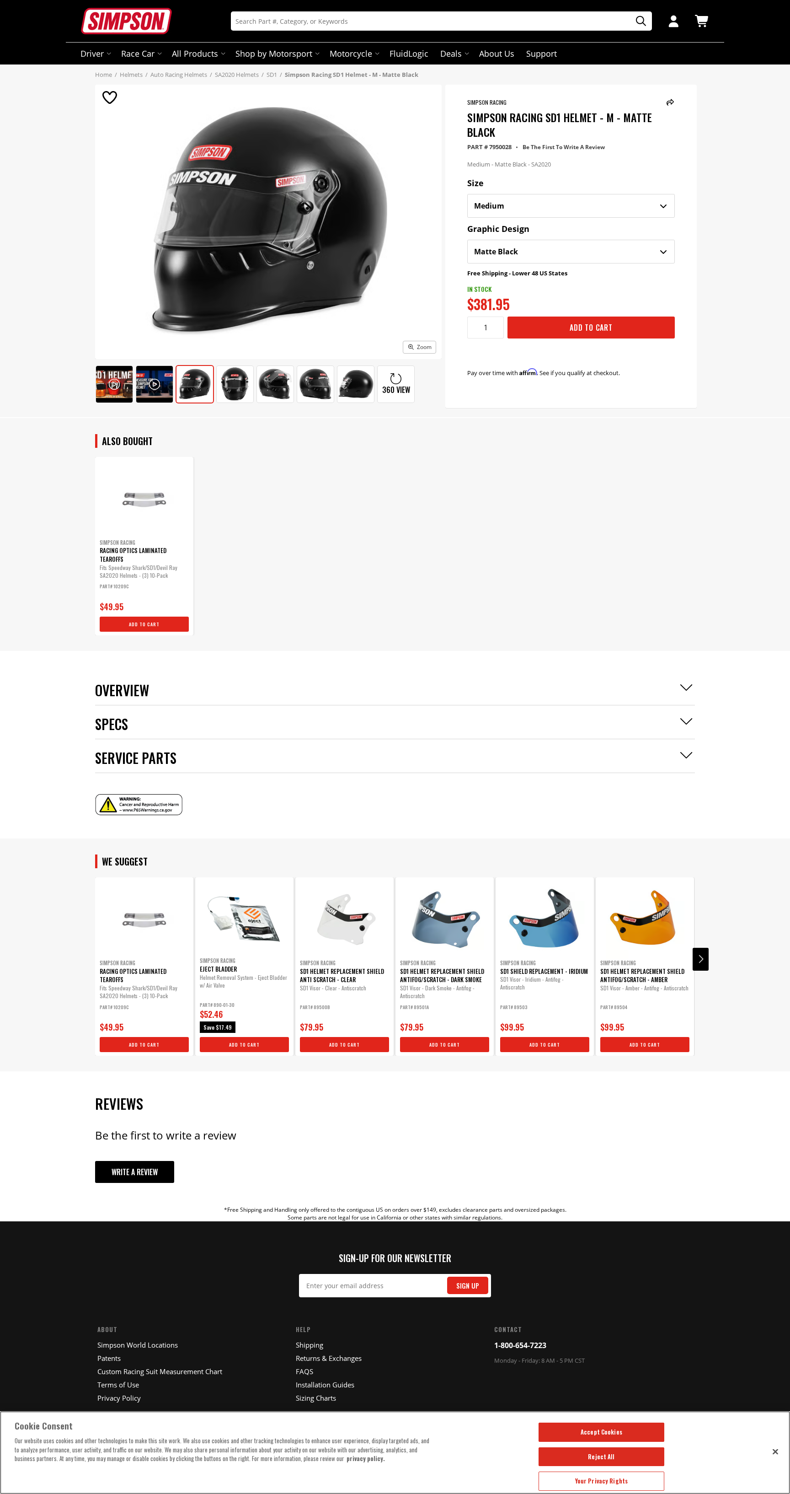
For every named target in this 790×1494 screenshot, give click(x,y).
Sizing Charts (316, 1398)
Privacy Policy (119, 1398)
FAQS (304, 1371)
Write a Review (135, 1171)
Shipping (309, 1344)
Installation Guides (325, 1384)
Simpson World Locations (137, 1344)
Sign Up (467, 1285)
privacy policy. (366, 1458)
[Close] (775, 1451)
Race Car (138, 53)
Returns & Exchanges (329, 1358)
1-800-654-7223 (520, 1345)
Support (541, 53)
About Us (496, 53)
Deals (451, 53)
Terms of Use (118, 1384)
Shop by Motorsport (273, 53)
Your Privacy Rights (601, 1480)
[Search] (637, 21)
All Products (195, 53)
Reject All (601, 1456)
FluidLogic (409, 53)
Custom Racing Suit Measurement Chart (159, 1371)
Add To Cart (591, 327)
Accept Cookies (601, 1431)
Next (701, 959)
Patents (109, 1358)
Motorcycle (351, 53)
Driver (92, 53)
